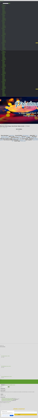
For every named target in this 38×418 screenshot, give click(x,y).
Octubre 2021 (3, 51)
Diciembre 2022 (4, 13)
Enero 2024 (3, 21)
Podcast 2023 (2, 60)
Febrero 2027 (3, 90)
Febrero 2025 (3, 29)
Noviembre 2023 (4, 19)
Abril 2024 (3, 69)
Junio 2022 (3, 9)
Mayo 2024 (3, 23)
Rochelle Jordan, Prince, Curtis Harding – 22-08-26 (7, 400)
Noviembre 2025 (4, 34)
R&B (5, 124)
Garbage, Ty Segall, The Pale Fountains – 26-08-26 (7, 398)
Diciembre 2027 (4, 49)
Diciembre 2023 (4, 20)
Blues (1, 124)
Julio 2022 (3, 56)
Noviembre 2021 (4, 5)
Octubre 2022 (3, 12)
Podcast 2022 (2, 6)
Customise (4, 415)
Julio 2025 (3, 78)
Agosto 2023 (3, 64)
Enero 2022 (3, 7)
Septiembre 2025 (4, 33)
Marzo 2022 (3, 8)
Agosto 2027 (3, 47)
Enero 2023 (3, 14)
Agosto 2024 (3, 25)
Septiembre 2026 (4, 40)
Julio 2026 (3, 39)
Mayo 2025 (3, 77)
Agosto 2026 (3, 86)
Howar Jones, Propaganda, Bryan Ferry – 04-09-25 (6, 376)
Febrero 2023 (3, 15)
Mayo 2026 (3, 38)
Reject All (8, 415)
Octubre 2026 (3, 87)
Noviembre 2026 (4, 41)
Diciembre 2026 (4, 42)
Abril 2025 (3, 30)
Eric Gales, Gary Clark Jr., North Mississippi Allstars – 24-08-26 (8, 399)
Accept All (11, 415)
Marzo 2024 (3, 22)
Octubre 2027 (3, 48)
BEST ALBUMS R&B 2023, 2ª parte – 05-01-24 (6, 366)
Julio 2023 (3, 17)
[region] (7, 414)
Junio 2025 (3, 31)
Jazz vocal (4, 124)
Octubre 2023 (3, 65)
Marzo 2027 (3, 44)
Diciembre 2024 (4, 27)
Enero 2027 (3, 43)
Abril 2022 (3, 55)
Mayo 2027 (3, 45)
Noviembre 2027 (4, 95)
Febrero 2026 (3, 36)
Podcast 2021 (2, 4)
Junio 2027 (3, 46)
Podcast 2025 (2, 74)
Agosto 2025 (3, 32)
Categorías (2, 395)
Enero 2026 (3, 82)
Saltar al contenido (2, 0)
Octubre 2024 (3, 26)
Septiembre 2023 (4, 18)
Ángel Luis (2, 127)
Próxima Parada (1, 1)
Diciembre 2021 (4, 52)
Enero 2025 (3, 28)
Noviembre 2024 (4, 73)
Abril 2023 (3, 16)
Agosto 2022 (3, 10)
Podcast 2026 (2, 35)
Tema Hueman (8, 402)
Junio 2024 (3, 24)
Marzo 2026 (3, 37)
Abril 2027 (3, 91)
